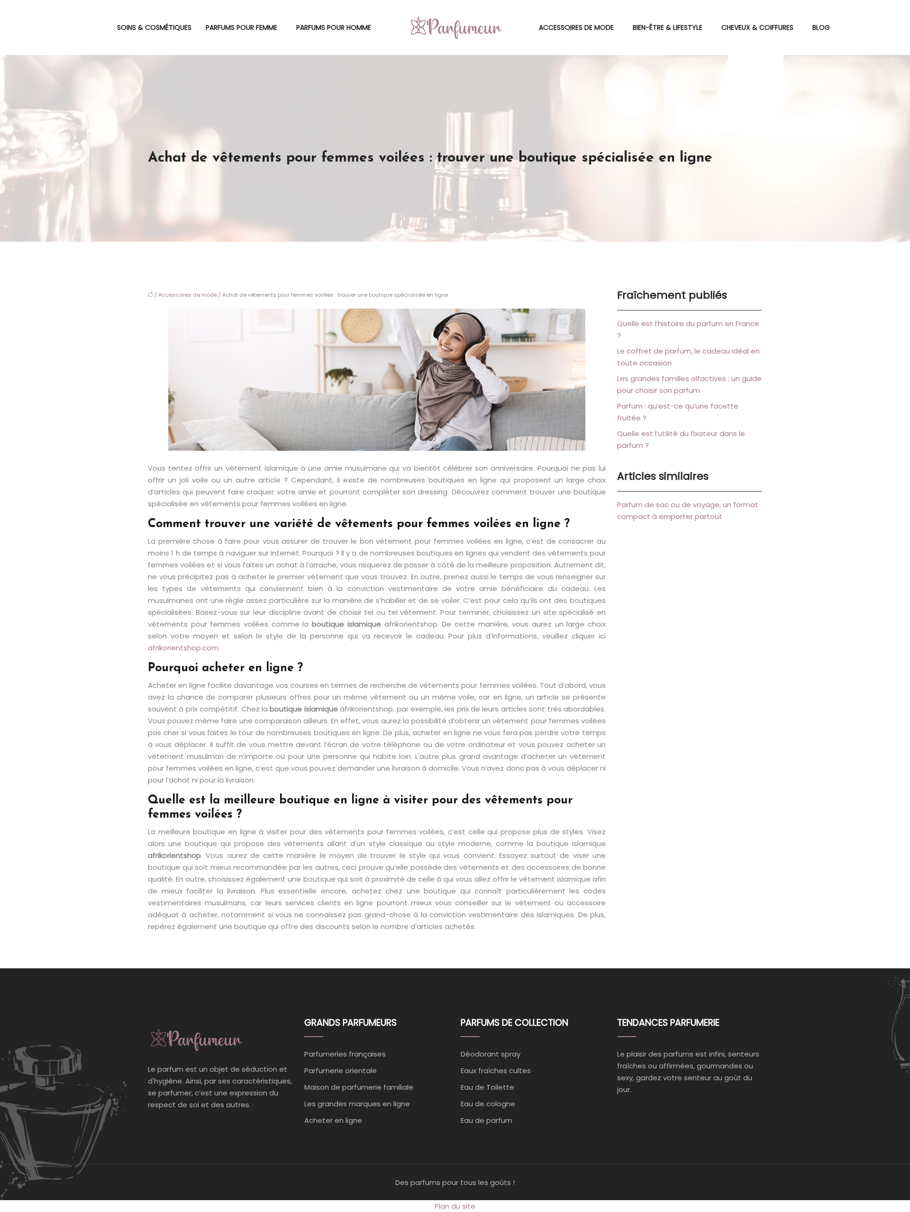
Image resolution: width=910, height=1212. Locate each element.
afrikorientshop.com (183, 648)
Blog (821, 27)
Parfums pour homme (333, 27)
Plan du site (455, 1206)
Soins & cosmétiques (154, 27)
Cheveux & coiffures (757, 27)
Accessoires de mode (576, 27)
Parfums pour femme (241, 27)
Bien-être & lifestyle (667, 27)
